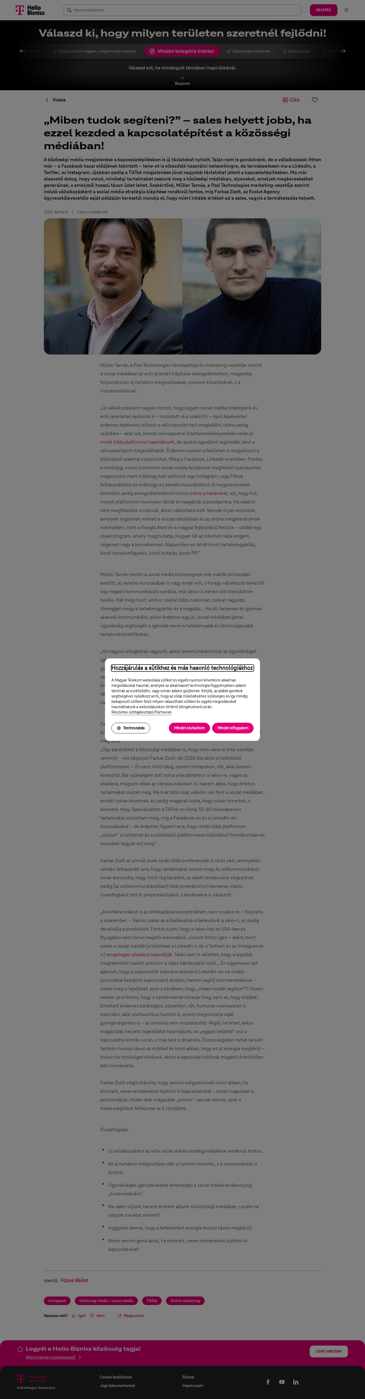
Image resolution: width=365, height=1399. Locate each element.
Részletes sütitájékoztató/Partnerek (141, 712)
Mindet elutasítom (189, 728)
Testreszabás (134, 728)
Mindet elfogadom (233, 728)
